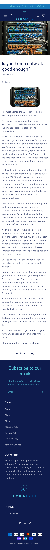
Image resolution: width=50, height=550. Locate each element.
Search (8, 409)
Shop (7, 415)
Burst (36, 343)
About (7, 421)
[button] (5, 15)
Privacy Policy (12, 433)
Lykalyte (20, 543)
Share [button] (7, 82)
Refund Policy (11, 439)
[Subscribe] (42, 392)
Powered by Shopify (32, 543)
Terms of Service (13, 445)
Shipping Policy (12, 427)
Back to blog (26, 353)
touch (34, 330)
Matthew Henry (19, 343)
